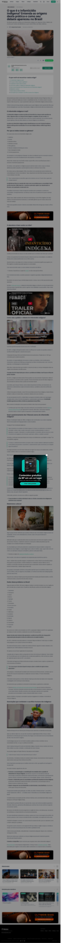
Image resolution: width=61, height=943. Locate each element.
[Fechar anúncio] (47, 455)
